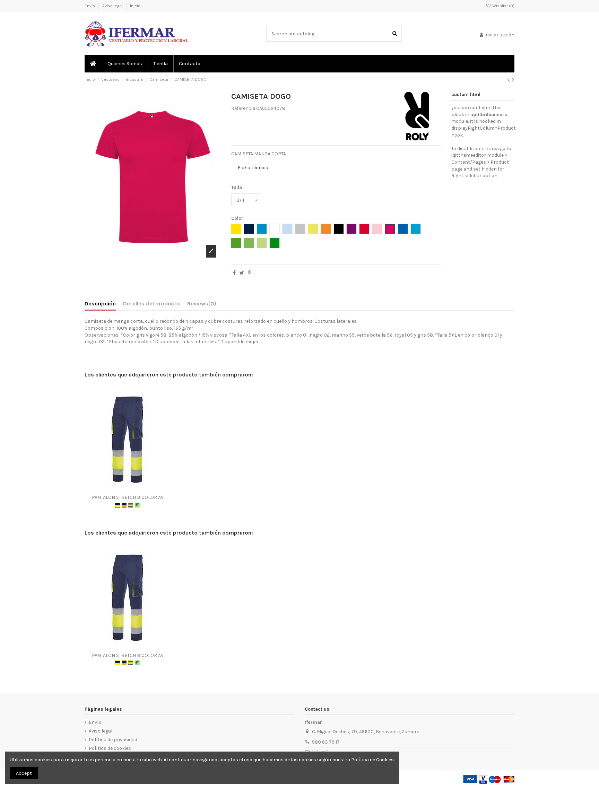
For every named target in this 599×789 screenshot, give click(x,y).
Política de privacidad (113, 740)
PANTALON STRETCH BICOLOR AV (128, 497)
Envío (90, 5)
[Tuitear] (242, 273)
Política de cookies (110, 748)
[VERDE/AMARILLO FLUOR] (137, 505)
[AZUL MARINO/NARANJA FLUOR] (124, 505)
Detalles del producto (151, 303)
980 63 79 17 (326, 742)
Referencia (243, 108)
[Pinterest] (249, 273)
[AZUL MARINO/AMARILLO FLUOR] (117, 505)
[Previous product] (509, 80)
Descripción (100, 303)
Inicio (135, 5)
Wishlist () (502, 5)
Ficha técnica (253, 168)
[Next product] (513, 80)
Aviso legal (113, 5)
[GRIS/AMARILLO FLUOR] (130, 505)
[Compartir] (234, 273)
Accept (24, 773)
